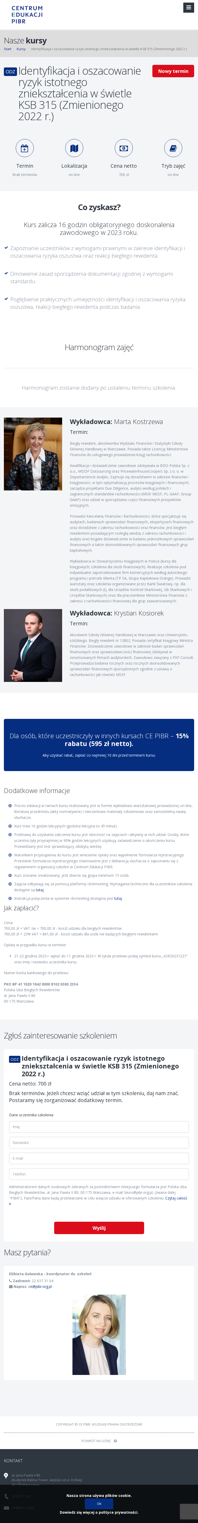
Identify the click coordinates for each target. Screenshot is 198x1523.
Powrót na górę (96, 1441)
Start (7, 49)
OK (99, 1504)
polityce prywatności (118, 1512)
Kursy (21, 49)
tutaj (40, 889)
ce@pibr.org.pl (40, 1286)
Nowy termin (173, 71)
